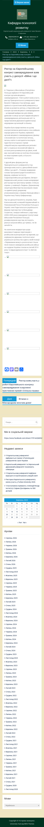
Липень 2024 (11, 628)
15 (17, 512)
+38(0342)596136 (13, 37)
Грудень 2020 (11, 785)
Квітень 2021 (11, 770)
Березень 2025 (11, 598)
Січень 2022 (10, 737)
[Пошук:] (21, 422)
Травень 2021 (11, 767)
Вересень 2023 (11, 665)
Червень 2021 (11, 763)
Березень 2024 (11, 643)
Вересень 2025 (11, 579)
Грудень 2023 (11, 654)
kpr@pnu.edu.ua (13, 39)
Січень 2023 (10, 692)
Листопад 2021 (12, 744)
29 (17, 517)
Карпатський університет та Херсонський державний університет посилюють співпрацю (22, 466)
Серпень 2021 (11, 755)
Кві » (25, 523)
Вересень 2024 (11, 620)
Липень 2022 (11, 714)
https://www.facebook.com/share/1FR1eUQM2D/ (23, 438)
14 (12, 512)
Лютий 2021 (10, 778)
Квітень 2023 (11, 680)
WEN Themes (29, 824)
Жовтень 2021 (11, 748)
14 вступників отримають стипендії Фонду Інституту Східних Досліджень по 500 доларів (22, 488)
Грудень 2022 (11, 695)
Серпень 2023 (11, 669)
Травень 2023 (11, 677)
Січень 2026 (10, 564)
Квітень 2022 (11, 725)
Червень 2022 (11, 718)
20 (7, 514)
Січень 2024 (10, 650)
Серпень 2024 (11, 624)
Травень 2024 (11, 635)
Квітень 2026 (11, 553)
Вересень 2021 (11, 752)
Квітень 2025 (11, 594)
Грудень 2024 (11, 609)
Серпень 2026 (11, 538)
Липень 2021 (11, 759)
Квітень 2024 (11, 639)
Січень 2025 (10, 605)
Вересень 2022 (11, 707)
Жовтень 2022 (11, 703)
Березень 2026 (11, 557)
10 (27, 509)
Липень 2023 (11, 673)
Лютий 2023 (10, 688)
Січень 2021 (10, 782)
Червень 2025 (11, 587)
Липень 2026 (11, 542)
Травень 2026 (11, 549)
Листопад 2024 (12, 613)
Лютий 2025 (10, 602)
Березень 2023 (11, 684)
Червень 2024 (11, 632)
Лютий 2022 (10, 733)
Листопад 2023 (12, 658)
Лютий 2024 (10, 647)
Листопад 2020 (12, 789)
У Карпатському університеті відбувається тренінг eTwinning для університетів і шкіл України (20, 458)
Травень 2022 (11, 722)
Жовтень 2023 (11, 662)
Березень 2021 (11, 774)
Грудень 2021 (11, 740)
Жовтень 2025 (11, 575)
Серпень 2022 (11, 710)
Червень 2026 (11, 545)
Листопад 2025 (12, 572)
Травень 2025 (11, 590)
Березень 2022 (11, 729)
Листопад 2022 (12, 699)
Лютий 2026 (10, 560)
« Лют (19, 523)
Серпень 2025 (11, 583)
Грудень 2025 (11, 568)
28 (12, 517)
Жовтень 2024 (11, 617)
